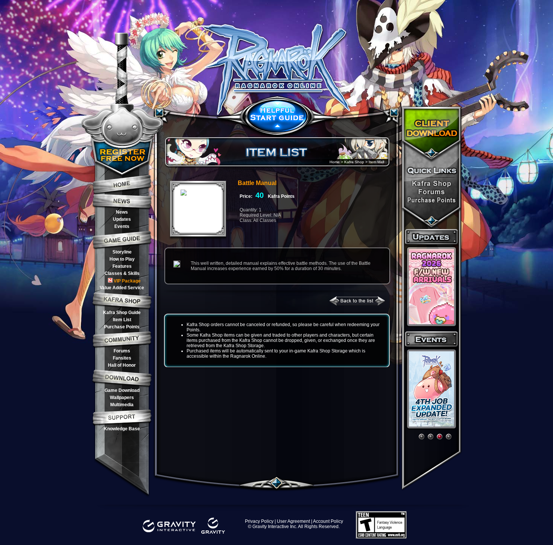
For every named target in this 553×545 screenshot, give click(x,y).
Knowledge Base (122, 428)
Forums (122, 351)
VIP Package (127, 281)
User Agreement (293, 521)
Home (335, 162)
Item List (122, 319)
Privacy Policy (259, 521)
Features (122, 266)
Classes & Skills (122, 273)
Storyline (122, 252)
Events (121, 226)
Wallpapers (122, 397)
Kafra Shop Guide (122, 312)
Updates (122, 219)
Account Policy (328, 521)
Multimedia (122, 404)
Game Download (122, 390)
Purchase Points (122, 326)
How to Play (122, 259)
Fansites (122, 358)
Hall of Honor (122, 365)
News (122, 212)
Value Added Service (122, 287)
